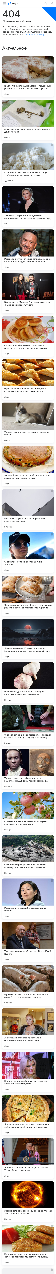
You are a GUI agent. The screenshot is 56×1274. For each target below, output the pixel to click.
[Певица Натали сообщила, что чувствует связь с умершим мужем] (28, 1072)
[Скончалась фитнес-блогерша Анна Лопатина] (28, 552)
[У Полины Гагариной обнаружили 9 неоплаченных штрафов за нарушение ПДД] (28, 206)
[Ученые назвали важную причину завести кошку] (28, 423)
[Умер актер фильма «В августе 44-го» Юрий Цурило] (28, 942)
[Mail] (9, 3)
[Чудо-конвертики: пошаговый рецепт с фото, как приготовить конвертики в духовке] (28, 379)
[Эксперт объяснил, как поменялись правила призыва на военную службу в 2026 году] (28, 725)
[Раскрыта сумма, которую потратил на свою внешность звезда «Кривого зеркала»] (28, 249)
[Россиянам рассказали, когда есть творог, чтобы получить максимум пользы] (28, 163)
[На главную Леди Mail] (15, 3)
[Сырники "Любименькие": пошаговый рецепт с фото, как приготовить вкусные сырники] (28, 336)
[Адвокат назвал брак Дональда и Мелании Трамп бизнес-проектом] (28, 1158)
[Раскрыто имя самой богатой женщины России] (28, 898)
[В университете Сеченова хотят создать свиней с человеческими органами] (28, 985)
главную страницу (34, 34)
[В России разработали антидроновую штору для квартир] (28, 509)
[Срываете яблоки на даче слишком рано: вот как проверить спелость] (28, 812)
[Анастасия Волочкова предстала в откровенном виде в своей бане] (28, 1028)
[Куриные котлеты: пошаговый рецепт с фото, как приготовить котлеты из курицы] (28, 1245)
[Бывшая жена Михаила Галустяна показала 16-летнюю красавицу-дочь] (28, 293)
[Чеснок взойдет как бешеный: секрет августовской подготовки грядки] (28, 682)
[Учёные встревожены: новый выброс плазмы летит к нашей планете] (28, 1201)
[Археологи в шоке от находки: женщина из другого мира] (28, 120)
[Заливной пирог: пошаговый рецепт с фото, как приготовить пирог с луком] (28, 466)
